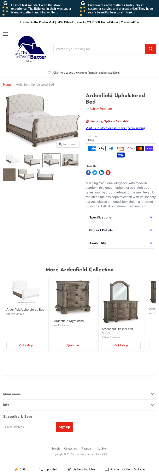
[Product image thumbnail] (12, 160)
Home (7, 84)
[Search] (150, 49)
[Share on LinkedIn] (101, 172)
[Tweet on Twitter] (94, 172)
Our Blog (102, 448)
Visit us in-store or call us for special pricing (115, 128)
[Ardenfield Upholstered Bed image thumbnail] (51, 160)
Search (56, 448)
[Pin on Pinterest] (108, 172)
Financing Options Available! (109, 121)
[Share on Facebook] (88, 172)
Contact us (70, 448)
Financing (86, 448)
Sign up (64, 427)
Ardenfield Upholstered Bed (25, 309)
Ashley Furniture (101, 108)
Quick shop (26, 345)
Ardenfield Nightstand (69, 321)
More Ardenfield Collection (79, 269)
